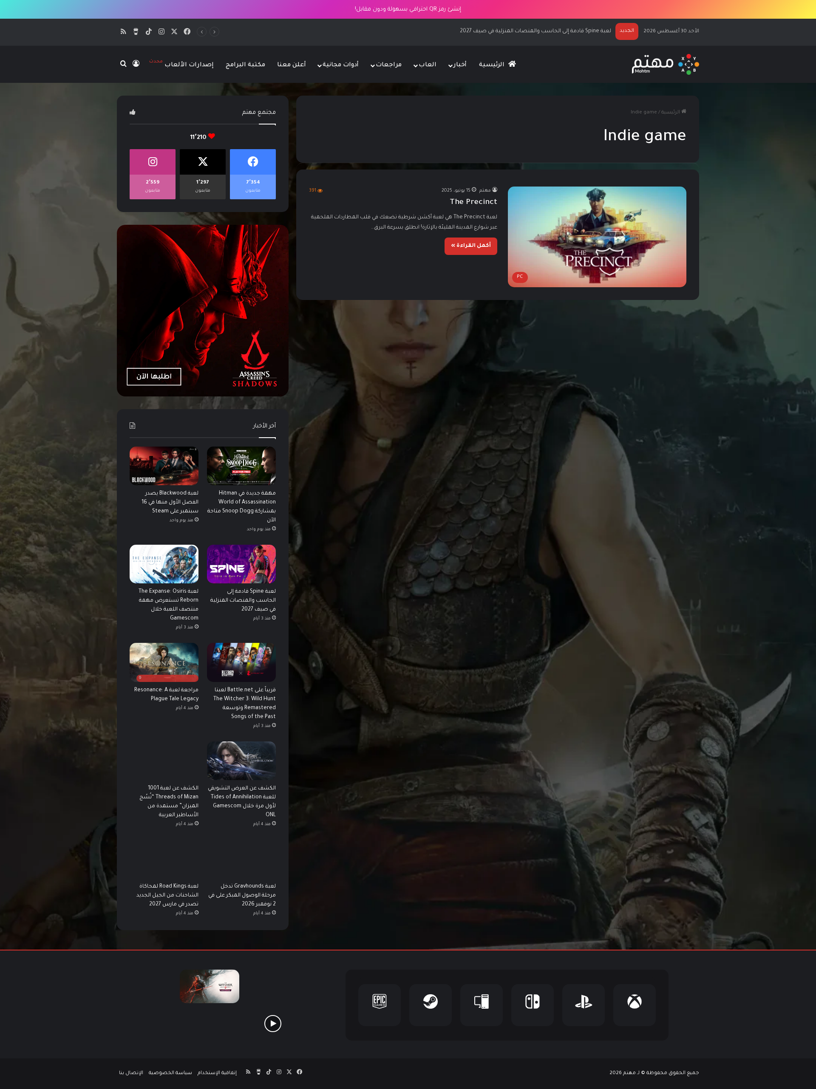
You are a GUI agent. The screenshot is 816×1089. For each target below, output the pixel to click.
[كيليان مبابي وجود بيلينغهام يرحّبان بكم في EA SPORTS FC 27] (209, 1023)
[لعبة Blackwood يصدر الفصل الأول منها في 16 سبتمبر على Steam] (164, 466)
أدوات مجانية (341, 65)
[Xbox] (634, 1005)
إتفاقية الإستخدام (217, 1073)
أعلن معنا (291, 65)
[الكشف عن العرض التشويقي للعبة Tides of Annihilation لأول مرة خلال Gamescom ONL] (241, 760)
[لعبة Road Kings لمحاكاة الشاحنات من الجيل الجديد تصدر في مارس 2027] (164, 859)
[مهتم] (665, 64)
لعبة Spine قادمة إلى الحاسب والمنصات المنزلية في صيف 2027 (243, 601)
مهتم (485, 190)
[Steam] (430, 1005)
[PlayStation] (583, 1005)
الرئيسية (492, 65)
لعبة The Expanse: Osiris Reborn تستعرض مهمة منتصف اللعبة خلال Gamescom (511, 31)
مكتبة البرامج (245, 65)
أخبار (460, 65)
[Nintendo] (532, 1005)
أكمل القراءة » (471, 246)
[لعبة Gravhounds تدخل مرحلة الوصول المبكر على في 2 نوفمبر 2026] (241, 859)
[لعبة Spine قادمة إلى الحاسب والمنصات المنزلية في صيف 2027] (241, 564)
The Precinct (473, 202)
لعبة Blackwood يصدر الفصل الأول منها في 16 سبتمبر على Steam (170, 503)
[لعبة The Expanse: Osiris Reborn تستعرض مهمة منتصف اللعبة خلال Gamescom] (164, 564)
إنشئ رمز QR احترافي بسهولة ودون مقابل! (408, 9)
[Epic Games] (379, 1005)
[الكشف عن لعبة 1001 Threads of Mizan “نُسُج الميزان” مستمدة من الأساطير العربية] (164, 760)
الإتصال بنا (131, 1073)
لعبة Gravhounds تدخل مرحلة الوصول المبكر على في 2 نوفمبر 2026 (242, 896)
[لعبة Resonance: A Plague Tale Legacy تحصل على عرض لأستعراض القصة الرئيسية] (272, 1023)
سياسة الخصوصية (170, 1073)
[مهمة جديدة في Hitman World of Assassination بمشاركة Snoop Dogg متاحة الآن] (241, 466)
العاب (427, 65)
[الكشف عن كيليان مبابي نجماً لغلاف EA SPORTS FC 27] (146, 1023)
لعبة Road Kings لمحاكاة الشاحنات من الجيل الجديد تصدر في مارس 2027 (167, 896)
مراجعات (389, 65)
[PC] (481, 1005)
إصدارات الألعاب (181, 64)
